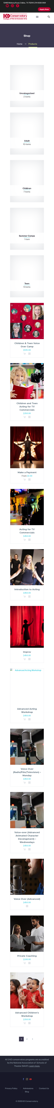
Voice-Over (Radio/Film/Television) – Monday (27, 772)
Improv (27, 652)
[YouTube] (30, 1079)
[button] (49, 16)
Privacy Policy (11, 1088)
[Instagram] (12, 5)
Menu (37, 17)
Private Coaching (27, 956)
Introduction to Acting (27, 589)
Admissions (28, 1088)
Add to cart (25, 479)
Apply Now (44, 9)
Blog (27, 1092)
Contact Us (44, 1088)
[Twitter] (7, 5)
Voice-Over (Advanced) (27, 899)
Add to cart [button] (25, 353)
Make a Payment (27, 472)
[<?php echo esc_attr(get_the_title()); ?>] (29, 353)
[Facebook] (17, 5)
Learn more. (34, 1066)
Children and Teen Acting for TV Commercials (27, 406)
